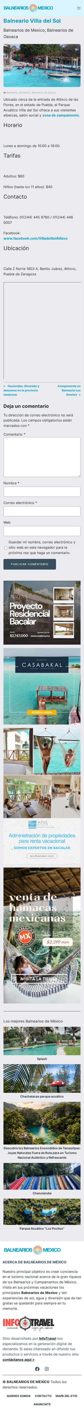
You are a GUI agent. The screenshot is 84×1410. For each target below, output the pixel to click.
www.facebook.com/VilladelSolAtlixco (35, 238)
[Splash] (42, 1041)
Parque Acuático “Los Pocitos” (42, 1228)
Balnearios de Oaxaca (44, 92)
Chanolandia (42, 1193)
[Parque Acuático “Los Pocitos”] (42, 1212)
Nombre (11, 483)
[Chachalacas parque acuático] (42, 1079)
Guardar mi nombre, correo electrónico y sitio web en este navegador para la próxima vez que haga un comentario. (42, 547)
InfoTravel (47, 1338)
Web (7, 522)
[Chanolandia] (42, 1177)
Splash (42, 1059)
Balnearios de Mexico (24, 30)
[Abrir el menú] (78, 8)
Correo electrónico (20, 503)
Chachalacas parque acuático (42, 1096)
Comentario (14, 434)
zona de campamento (60, 115)
